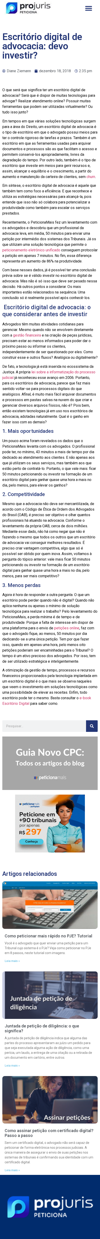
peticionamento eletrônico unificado (31, 250)
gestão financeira (27, 335)
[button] (88, 8)
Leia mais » (12, 961)
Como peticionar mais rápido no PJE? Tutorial (48, 935)
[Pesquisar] (92, 726)
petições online (66, 628)
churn (91, 177)
